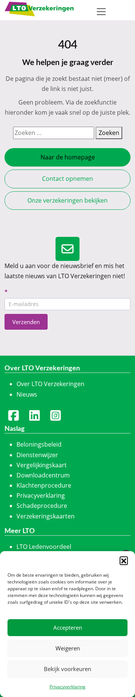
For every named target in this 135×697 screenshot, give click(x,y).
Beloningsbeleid (39, 444)
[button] (124, 560)
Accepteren (67, 627)
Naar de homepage (67, 157)
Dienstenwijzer (37, 455)
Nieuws (26, 394)
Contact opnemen (67, 178)
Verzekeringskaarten (45, 516)
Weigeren (68, 648)
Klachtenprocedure (43, 485)
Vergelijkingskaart (41, 465)
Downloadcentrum (43, 475)
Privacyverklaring (68, 686)
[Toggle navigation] (101, 12)
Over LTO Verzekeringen (50, 384)
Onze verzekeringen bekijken (67, 200)
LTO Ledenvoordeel (43, 546)
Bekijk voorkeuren (67, 669)
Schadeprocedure (41, 506)
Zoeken (109, 133)
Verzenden (26, 322)
